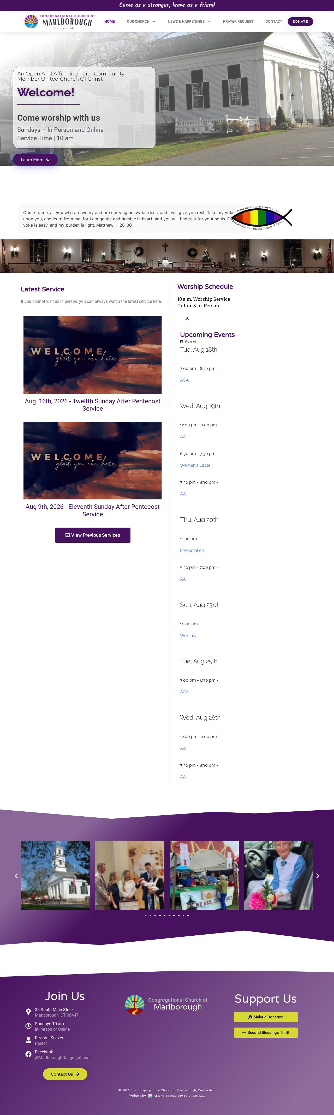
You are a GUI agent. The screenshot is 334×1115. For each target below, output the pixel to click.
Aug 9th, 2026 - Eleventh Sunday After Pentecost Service (93, 510)
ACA (184, 380)
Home (109, 21)
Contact (274, 21)
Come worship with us (58, 118)
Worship (188, 635)
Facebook (44, 1051)
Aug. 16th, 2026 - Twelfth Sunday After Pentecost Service (92, 405)
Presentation (192, 550)
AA (183, 436)
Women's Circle (195, 465)
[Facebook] (28, 1054)
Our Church (138, 21)
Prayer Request (238, 21)
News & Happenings (186, 21)
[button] (16, 876)
